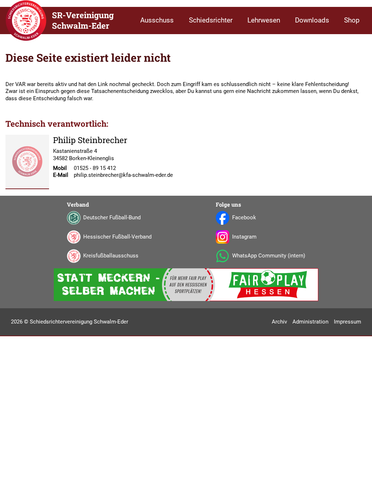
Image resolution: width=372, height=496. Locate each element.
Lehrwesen (263, 20)
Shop (352, 20)
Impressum (347, 321)
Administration (310, 321)
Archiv (279, 321)
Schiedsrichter (210, 20)
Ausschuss (157, 20)
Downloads (312, 20)
